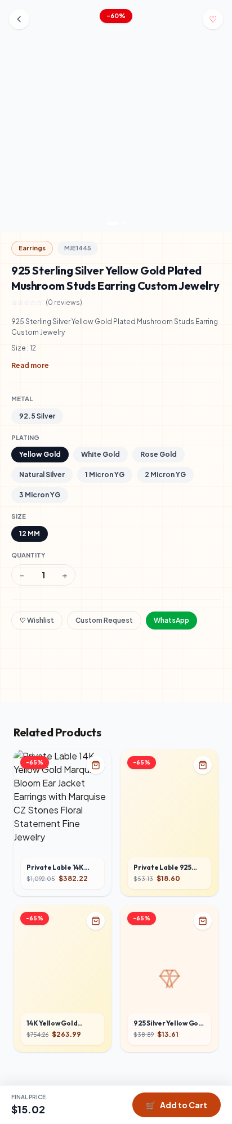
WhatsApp (171, 620)
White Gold (100, 454)
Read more (30, 365)
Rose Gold (158, 454)
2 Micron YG (165, 474)
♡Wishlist (37, 620)
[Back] (19, 19)
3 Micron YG (39, 495)
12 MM (29, 533)
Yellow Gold (40, 454)
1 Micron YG (104, 474)
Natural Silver (42, 474)
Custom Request (104, 620)
